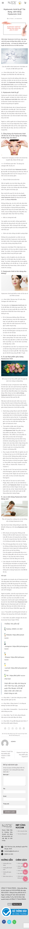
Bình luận (6, 774)
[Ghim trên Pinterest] (20, 728)
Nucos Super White (13, 620)
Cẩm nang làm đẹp (19, 733)
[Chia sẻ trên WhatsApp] (5, 728)
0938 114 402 (8, 854)
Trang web (6, 804)
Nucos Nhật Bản (14, 608)
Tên (4, 788)
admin (20, 18)
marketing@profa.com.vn (11, 851)
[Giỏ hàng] (25, 3)
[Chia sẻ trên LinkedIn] (24, 728)
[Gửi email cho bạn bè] (16, 728)
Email (4, 796)
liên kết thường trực (15, 735)
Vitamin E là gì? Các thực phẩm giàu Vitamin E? (22, 755)
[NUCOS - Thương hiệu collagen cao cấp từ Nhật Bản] (12, 3)
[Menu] (3, 3)
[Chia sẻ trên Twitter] (13, 728)
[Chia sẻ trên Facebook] (9, 728)
